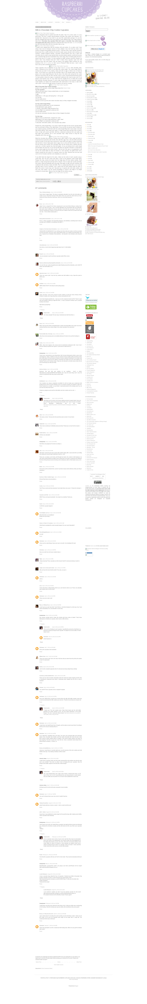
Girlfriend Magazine (91, 389)
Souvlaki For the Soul (92, 435)
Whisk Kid (89, 416)
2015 (88, 124)
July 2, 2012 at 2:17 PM (48, 342)
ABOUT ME (43, 22)
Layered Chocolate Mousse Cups (95, 144)
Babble (88, 351)
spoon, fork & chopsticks (92, 400)
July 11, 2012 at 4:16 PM (50, 733)
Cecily (41, 486)
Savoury (89, 116)
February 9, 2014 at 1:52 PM (52, 903)
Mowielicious (90, 449)
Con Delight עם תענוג (44, 512)
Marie (40, 466)
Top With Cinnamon (91, 419)
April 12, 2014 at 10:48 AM (60, 913)
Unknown (41, 541)
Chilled (88, 103)
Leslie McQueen (43, 874)
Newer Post (38, 962)
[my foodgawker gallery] (89, 333)
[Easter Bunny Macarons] (104, 83)
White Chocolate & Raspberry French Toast (98, 146)
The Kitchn (89, 344)
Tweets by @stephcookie (91, 302)
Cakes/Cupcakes (46, 181)
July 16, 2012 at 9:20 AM (57, 771)
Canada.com (90, 377)
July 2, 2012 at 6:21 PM (50, 381)
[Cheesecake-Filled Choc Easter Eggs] (91, 83)
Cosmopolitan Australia (92, 391)
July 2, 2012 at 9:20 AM (62, 229)
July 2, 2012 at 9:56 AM (48, 254)
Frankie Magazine (91, 370)
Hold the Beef (90, 452)
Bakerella (89, 468)
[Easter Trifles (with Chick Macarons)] (94, 71)
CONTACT (50, 22)
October (90, 136)
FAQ (63, 22)
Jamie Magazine (90, 372)
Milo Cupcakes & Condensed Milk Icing (96, 232)
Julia (40, 414)
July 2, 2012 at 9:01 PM (47, 450)
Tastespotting (90, 341)
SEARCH (68, 22)
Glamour (89, 384)
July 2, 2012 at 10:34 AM (53, 273)
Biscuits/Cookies (90, 94)
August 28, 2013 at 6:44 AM (54, 874)
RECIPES (57, 22)
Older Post (79, 962)
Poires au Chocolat (91, 437)
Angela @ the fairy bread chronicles (48, 229)
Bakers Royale (90, 466)
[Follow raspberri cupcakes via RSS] (104, 45)
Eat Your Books (90, 368)
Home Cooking (90, 108)
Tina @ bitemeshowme (44, 192)
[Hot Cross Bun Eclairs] (91, 85)
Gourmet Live (90, 346)
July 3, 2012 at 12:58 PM (50, 550)
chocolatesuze (43, 245)
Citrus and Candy (91, 461)
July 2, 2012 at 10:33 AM (66, 263)
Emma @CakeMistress (45, 748)
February (90, 162)
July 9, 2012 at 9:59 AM (49, 687)
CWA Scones (90, 233)
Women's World (90, 375)
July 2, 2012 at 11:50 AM (57, 312)
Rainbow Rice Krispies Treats (93, 230)
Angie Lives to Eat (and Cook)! (46, 567)
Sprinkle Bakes (90, 433)
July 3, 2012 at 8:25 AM (55, 512)
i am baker (89, 407)
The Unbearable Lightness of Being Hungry (97, 421)
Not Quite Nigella (91, 445)
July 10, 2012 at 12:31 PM (58, 708)
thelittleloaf (42, 381)
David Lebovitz (90, 459)
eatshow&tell (90, 409)
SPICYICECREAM (73, 979)
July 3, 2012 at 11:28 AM (55, 532)
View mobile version (58, 964)
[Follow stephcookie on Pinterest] (93, 45)
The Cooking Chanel (91, 360)
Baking (40, 181)
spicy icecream (90, 402)
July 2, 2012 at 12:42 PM (48, 323)
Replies (43, 309)
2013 (88, 128)
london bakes (42, 432)
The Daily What (90, 353)
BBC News (89, 387)
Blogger (76, 986)
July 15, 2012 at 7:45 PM (57, 748)
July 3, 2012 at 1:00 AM (48, 486)
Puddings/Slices (90, 115)
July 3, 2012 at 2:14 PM (48, 559)
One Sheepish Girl (91, 444)
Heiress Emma (43, 369)
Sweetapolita (90, 430)
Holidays (89, 106)
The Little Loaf (90, 425)
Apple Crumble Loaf (92, 148)
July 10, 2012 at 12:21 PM (54, 636)
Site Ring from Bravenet (97, 478)
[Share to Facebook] (58, 181)
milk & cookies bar (48, 63)
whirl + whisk (42, 812)
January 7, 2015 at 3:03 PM (50, 925)
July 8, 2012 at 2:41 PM (60, 675)
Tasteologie (89, 342)
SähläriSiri (41, 423)
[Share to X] (57, 181)
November (90, 134)
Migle (40, 559)
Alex (40, 450)
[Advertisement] (99, 278)
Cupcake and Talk (43, 495)
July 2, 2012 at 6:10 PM (51, 353)
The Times (89, 373)
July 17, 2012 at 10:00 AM (53, 785)
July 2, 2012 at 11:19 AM (49, 283)
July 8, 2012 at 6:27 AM (48, 666)
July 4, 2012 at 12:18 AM (50, 576)
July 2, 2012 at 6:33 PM (50, 423)
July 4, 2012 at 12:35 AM (48, 585)
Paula (40, 854)
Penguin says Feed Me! (92, 442)
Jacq (40, 323)
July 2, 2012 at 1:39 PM (58, 333)
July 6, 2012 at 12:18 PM (51, 615)
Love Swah (89, 451)
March (89, 160)
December (90, 132)
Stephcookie (47, 312)
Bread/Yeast (89, 96)
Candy (88, 101)
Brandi (41, 254)
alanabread (89, 412)
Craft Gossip (89, 349)
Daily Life (89, 385)
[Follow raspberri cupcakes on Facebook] (95, 35)
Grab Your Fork (90, 454)
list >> (91, 476)
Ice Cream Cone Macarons (94, 150)
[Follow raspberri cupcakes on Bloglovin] (97, 49)
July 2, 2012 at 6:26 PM (47, 414)
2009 (88, 170)
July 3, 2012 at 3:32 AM (54, 495)
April (89, 158)
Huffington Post (90, 365)
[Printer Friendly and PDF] (76, 175)
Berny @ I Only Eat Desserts (46, 913)
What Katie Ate (90, 418)
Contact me (88, 485)
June (89, 154)
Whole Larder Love (91, 414)
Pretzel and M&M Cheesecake (94, 229)
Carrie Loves (93, 545)
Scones (88, 118)
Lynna (40, 342)
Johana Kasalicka (43, 803)
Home (59, 962)
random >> (97, 476)
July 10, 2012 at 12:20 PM (50, 696)
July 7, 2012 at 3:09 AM (49, 647)
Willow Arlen (42, 656)
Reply (40, 199)
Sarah (40, 292)
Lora (40, 585)
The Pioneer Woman (91, 363)
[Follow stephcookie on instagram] (102, 40)
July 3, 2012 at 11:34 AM (50, 541)
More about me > (89, 62)
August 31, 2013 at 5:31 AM (58, 889)
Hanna (41, 666)
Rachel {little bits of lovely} (45, 333)
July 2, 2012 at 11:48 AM (48, 292)
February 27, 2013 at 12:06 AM (50, 854)
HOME (36, 22)
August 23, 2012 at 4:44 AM (52, 812)
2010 (88, 168)
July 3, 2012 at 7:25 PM (60, 567)
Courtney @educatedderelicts (46, 675)
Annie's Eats (67, 88)
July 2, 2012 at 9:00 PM (51, 441)
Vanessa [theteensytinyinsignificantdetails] (49, 263)
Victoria (41, 687)
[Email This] (53, 181)
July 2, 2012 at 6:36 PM (51, 432)
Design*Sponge (90, 392)
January (90, 164)
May (89, 156)
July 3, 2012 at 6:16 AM (48, 504)
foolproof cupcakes (65, 67)
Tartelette (89, 428)
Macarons (89, 109)
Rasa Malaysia (90, 347)
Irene (40, 204)
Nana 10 (89, 356)
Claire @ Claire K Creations (46, 523)
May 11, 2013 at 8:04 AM (51, 863)
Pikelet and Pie (90, 438)
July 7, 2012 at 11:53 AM (51, 656)
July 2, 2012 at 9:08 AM (56, 192)
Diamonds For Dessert (92, 457)
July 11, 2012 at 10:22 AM (50, 723)
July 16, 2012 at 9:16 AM (52, 758)
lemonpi (88, 406)
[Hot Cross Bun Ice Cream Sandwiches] (94, 86)
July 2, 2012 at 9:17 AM (47, 204)
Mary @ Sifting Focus (44, 605)
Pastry (88, 113)
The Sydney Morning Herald (93, 354)
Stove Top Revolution (92, 431)
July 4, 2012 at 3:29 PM (49, 596)
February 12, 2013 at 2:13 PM (59, 836)
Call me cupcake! (91, 463)
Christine (41, 550)
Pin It (80, 175)
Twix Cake (89, 226)
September (90, 138)
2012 (88, 130)
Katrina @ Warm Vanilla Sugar (46, 477)
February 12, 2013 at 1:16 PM (52, 822)
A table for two (90, 470)
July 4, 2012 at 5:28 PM (55, 605)
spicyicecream (43, 273)
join (103, 476)
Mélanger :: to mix (91, 447)
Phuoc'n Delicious (91, 440)
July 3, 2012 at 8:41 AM (58, 523)
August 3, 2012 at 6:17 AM (55, 803)
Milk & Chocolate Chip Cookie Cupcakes (97, 152)
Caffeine (41, 283)
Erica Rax (89, 456)
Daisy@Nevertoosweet (45, 218)
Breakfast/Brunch (91, 97)
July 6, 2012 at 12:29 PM (57, 627)
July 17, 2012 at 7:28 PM (50, 794)
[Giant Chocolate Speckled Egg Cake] (94, 70)
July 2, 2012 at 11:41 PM (48, 466)
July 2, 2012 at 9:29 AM (52, 245)
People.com (89, 358)
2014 (88, 126)
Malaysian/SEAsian (91, 111)
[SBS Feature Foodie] (90, 339)
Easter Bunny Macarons (92, 228)
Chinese (89, 104)
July (89, 142)
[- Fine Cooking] (89, 324)
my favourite (76, 42)
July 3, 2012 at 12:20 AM (60, 477)
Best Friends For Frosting (92, 361)
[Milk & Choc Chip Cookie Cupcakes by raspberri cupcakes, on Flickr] (44, 33)
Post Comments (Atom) (47, 968)
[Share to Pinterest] (60, 181)
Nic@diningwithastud (44, 532)
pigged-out (89, 404)
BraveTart (89, 464)
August (90, 140)
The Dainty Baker (91, 426)
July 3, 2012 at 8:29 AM (57, 398)
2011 (88, 166)
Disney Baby (90, 379)
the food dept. (90, 399)
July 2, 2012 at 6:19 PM (52, 369)
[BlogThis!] (55, 181)
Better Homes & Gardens (92, 382)
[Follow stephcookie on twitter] (92, 40)
